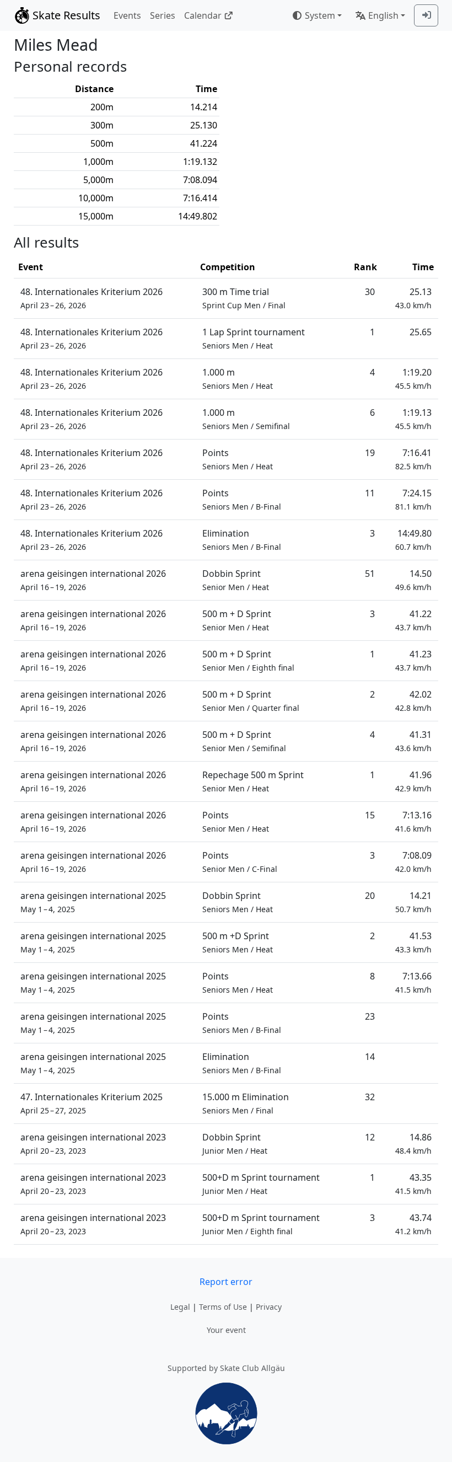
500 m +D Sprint (237, 942)
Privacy (269, 1307)
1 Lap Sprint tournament (253, 338)
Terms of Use (223, 1307)
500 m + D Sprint (236, 620)
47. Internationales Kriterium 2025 (91, 1103)
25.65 (421, 332)
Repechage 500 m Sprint (253, 781)
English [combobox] (383, 15)
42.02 (413, 700)
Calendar (203, 15)
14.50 (413, 579)
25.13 (413, 298)
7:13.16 (413, 821)
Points (237, 459)
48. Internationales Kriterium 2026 (91, 298)
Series (162, 15)
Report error (226, 1282)
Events (127, 15)
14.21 (413, 902)
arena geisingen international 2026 (93, 579)
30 (370, 292)
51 (370, 573)
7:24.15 (413, 499)
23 (370, 1016)
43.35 (413, 1183)
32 (370, 1097)
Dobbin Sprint (235, 579)
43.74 (413, 1224)
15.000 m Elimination (245, 1103)
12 (370, 1137)
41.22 (413, 620)
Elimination (241, 539)
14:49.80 (413, 539)
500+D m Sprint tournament (261, 1183)
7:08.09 (413, 861)
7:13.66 (413, 982)
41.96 (413, 781)
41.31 (413, 741)
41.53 (413, 942)
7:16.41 (413, 459)
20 (370, 896)
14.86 (413, 1143)
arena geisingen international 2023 (93, 1143)
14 (370, 1057)
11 (370, 493)
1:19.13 (413, 418)
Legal (180, 1307)
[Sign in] (426, 15)
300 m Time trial (244, 298)
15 (370, 815)
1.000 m (237, 378)
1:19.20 (413, 378)
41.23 (413, 660)
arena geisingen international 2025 (93, 902)
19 (370, 453)
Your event (226, 1330)
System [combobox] (320, 15)
